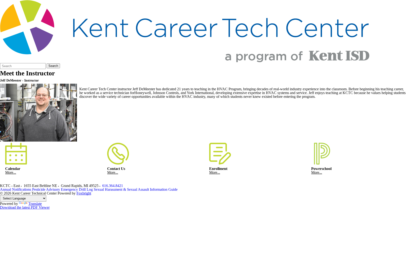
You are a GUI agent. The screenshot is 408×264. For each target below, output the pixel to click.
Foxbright (83, 193)
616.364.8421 (112, 186)
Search (53, 66)
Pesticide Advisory (46, 189)
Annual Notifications (15, 189)
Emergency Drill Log (77, 189)
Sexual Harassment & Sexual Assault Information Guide (136, 189)
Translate (35, 204)
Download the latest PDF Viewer (25, 207)
